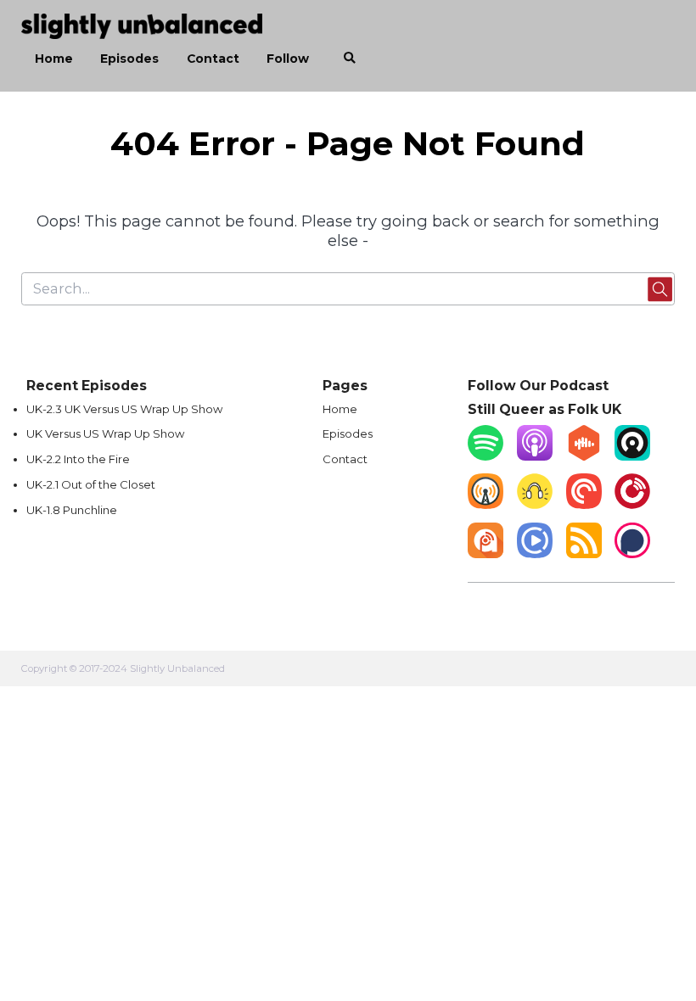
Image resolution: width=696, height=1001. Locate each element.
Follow (288, 58)
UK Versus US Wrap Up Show (105, 433)
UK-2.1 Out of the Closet (90, 484)
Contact (213, 58)
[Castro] (632, 456)
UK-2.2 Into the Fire (78, 459)
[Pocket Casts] (584, 505)
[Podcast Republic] (535, 554)
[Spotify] (485, 456)
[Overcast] (485, 505)
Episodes (129, 58)
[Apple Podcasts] (535, 456)
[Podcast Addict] (485, 554)
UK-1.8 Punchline (71, 510)
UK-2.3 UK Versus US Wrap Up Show (124, 409)
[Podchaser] (632, 554)
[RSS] (584, 554)
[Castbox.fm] (584, 456)
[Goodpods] (535, 505)
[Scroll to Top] (662, 913)
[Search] (349, 58)
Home (54, 58)
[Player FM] (632, 505)
